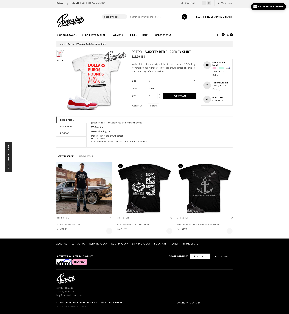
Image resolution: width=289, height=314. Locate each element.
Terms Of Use (190, 243)
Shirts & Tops (62, 218)
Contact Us (78, 243)
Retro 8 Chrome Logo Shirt (68, 224)
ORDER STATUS (163, 35)
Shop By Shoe (111, 16)
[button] (268, 6)
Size (134, 80)
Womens (118, 35)
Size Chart (66, 126)
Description (67, 120)
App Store (202, 256)
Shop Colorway (65, 35)
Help (145, 35)
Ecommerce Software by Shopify (71, 306)
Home (62, 44)
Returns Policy (98, 243)
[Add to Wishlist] (111, 218)
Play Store (224, 256)
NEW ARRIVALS (86, 156)
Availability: (137, 105)
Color (134, 88)
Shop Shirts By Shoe (93, 35)
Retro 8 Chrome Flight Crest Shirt (133, 224)
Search (175, 243)
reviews (64, 133)
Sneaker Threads (90, 302)
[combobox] (154, 17)
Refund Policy (119, 243)
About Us (61, 243)
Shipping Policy (141, 243)
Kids (132, 35)
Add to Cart (180, 96)
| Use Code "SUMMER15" (87, 2)
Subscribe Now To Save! (8, 157)
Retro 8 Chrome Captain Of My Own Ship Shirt (198, 224)
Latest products (65, 156)
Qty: (134, 95)
